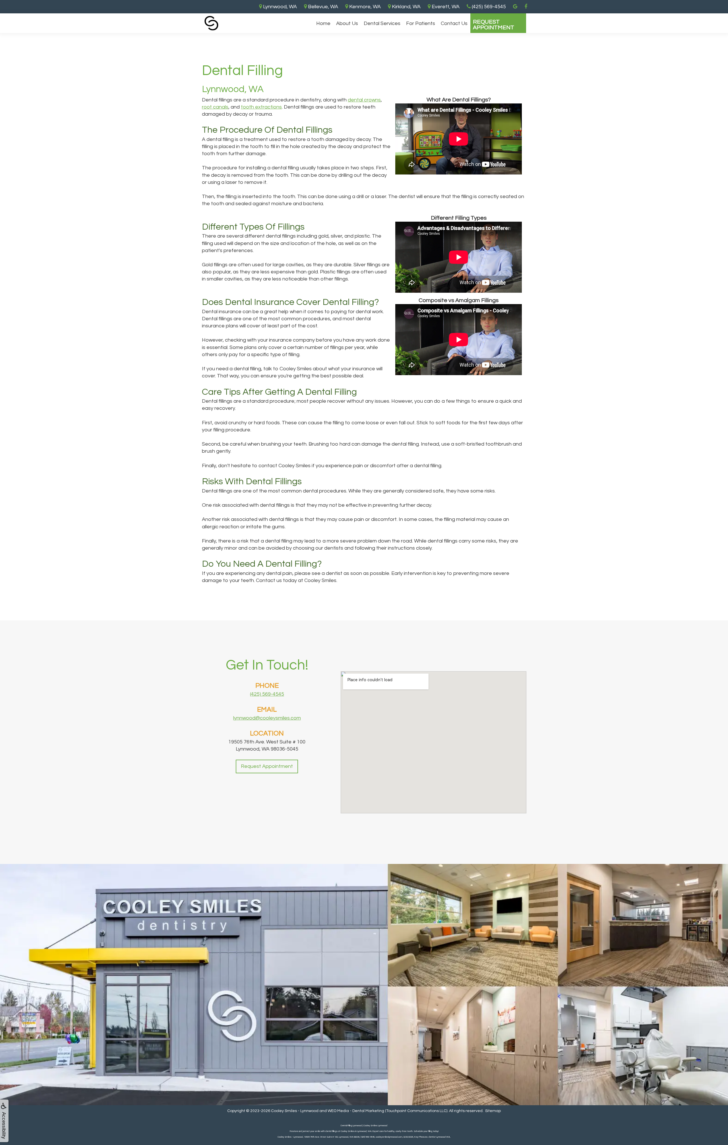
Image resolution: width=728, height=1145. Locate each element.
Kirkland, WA (406, 6)
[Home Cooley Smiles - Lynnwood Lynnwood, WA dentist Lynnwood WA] (211, 23)
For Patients (420, 23)
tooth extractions (261, 107)
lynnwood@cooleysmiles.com (267, 718)
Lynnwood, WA (279, 6)
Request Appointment (493, 24)
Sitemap (493, 1111)
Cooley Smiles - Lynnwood (294, 1111)
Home (323, 23)
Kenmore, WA (364, 6)
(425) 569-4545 (267, 694)
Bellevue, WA (322, 6)
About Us (347, 23)
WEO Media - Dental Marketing (356, 1111)
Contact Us (454, 23)
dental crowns (364, 100)
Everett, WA (445, 6)
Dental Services (382, 23)
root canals (215, 107)
